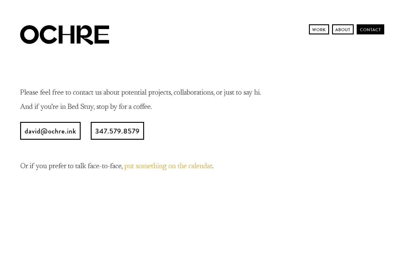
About (342, 30)
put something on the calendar (168, 166)
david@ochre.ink (50, 131)
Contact (370, 30)
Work (319, 30)
